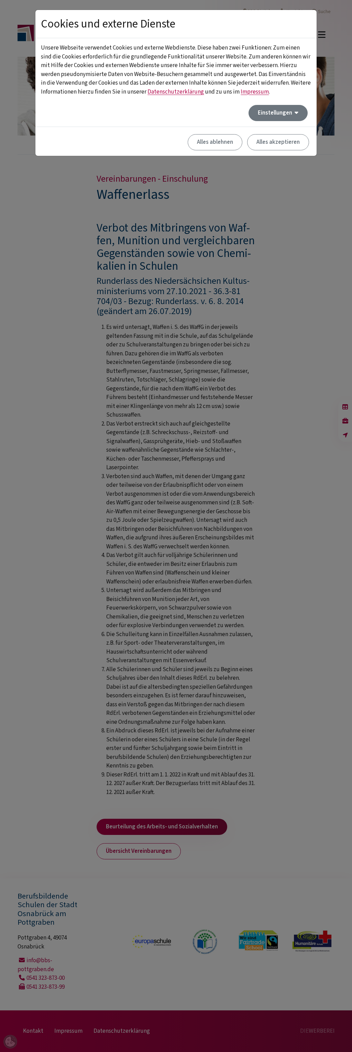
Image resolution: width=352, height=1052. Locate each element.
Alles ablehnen (215, 142)
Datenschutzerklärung (175, 92)
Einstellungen (275, 113)
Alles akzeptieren (278, 142)
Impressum (255, 92)
